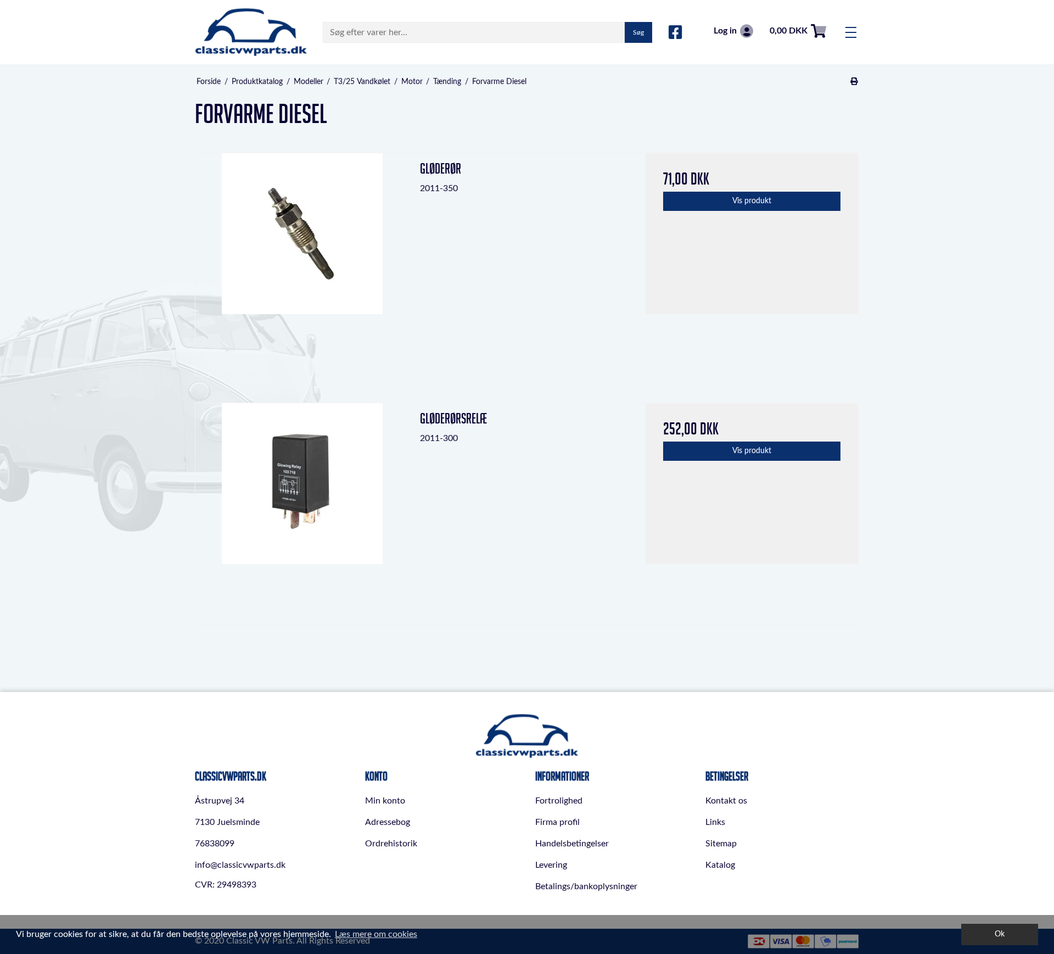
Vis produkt (751, 201)
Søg (638, 32)
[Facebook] (675, 33)
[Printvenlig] (854, 82)
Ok (1000, 934)
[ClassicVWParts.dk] (251, 32)
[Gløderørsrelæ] (302, 510)
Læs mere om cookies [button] (376, 934)
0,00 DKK (789, 30)
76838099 (214, 843)
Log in (725, 30)
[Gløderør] (302, 260)
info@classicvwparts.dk (240, 865)
